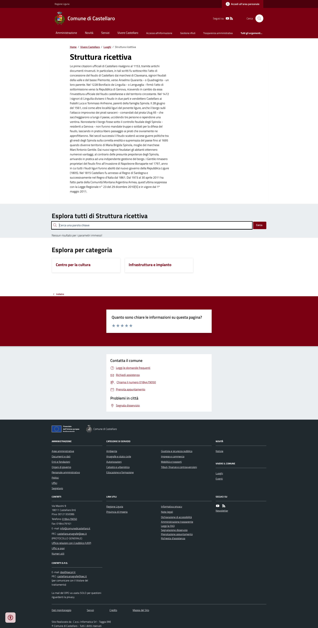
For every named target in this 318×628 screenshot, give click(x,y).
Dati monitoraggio (61, 610)
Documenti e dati (61, 456)
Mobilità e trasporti (171, 462)
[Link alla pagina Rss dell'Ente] (224, 506)
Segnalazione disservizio (174, 530)
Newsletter (222, 511)
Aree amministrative (63, 451)
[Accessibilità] (10, 617)
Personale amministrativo (66, 472)
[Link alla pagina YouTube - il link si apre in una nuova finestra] (227, 18)
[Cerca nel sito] (258, 18)
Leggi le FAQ (168, 526)
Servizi (105, 33)
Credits (113, 610)
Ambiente (111, 451)
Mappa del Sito (141, 610)
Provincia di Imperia (117, 512)
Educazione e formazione (120, 472)
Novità (89, 33)
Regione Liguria (62, 4)
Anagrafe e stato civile (118, 456)
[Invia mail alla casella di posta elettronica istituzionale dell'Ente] (75, 528)
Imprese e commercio (172, 456)
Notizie (219, 451)
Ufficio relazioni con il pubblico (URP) (71, 543)
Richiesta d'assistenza (173, 538)
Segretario (57, 488)
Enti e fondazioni (61, 462)
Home (73, 47)
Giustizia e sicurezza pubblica (176, 451)
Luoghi (107, 47)
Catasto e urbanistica (118, 467)
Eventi (219, 479)
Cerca (259, 225)
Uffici (54, 483)
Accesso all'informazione (159, 33)
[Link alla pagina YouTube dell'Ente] (218, 506)
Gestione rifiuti (187, 33)
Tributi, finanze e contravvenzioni (179, 467)
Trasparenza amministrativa (218, 33)
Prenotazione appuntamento (177, 534)
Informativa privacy (171, 506)
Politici (55, 478)
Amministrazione (66, 33)
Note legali (167, 512)
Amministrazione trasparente (177, 522)
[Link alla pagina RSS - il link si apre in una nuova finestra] (231, 18)
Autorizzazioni (114, 462)
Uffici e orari (58, 548)
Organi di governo (61, 467)
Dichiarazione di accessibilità (176, 517)
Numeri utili (58, 554)
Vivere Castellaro (127, 33)
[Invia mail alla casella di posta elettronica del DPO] (68, 572)
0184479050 (69, 519)
